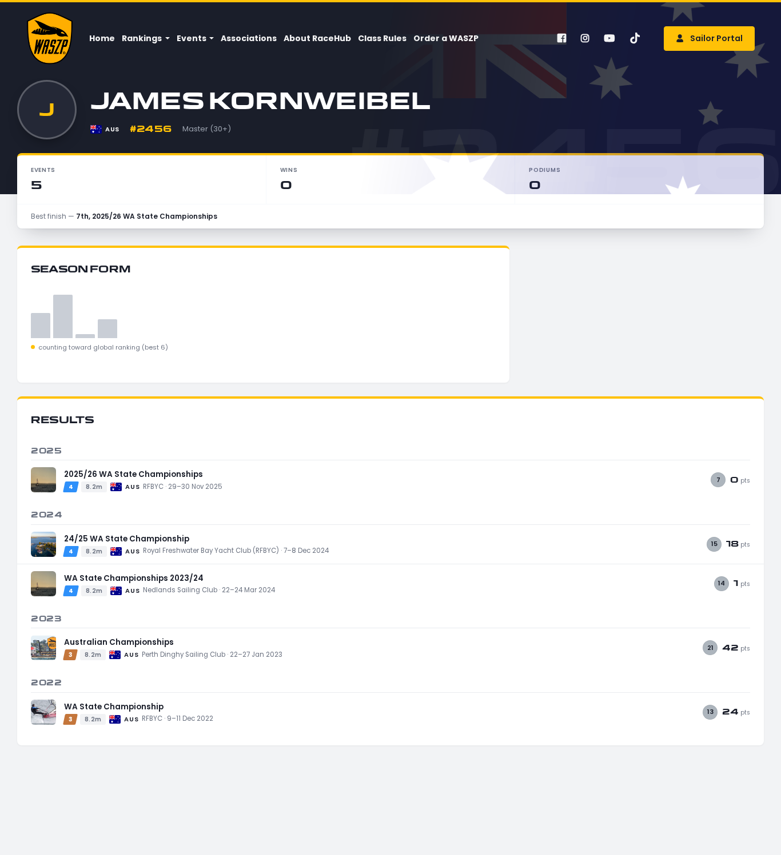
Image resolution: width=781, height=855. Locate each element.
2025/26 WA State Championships (133, 474)
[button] (144, 38)
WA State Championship (114, 706)
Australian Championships (119, 642)
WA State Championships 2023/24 (134, 578)
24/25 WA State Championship (126, 538)
